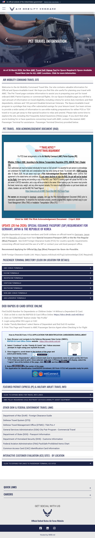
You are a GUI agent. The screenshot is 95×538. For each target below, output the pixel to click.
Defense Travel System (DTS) (16, 420)
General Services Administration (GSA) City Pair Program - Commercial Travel (39, 429)
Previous (9, 39)
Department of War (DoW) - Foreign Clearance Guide (28, 415)
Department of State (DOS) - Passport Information (26, 434)
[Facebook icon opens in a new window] (40, 528)
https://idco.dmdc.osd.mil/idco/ (69, 314)
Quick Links (10, 487)
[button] (52, 2)
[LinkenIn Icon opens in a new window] (47, 528)
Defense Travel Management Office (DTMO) (23, 425)
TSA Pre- (50, 425)
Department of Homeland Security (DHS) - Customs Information (33, 439)
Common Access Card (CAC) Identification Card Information (31, 448)
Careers (8, 494)
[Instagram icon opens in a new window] (54, 528)
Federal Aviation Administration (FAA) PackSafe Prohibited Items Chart (36, 443)
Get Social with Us (47, 506)
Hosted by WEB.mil (47, 535)
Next (85, 39)
